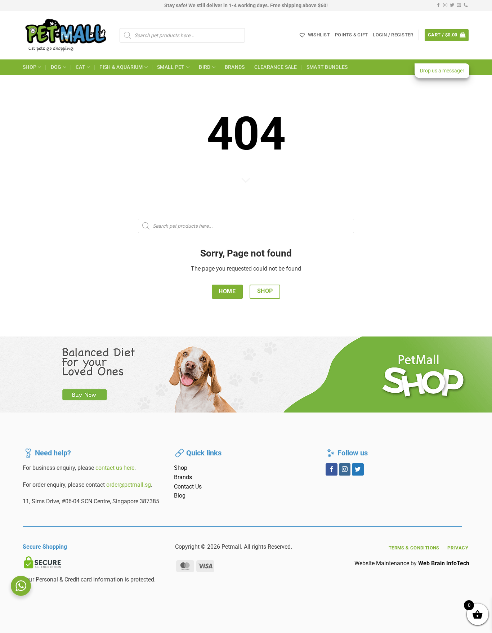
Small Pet (171, 67)
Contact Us (188, 486)
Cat (80, 67)
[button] (393, 35)
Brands (235, 67)
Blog (179, 495)
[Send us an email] (459, 5)
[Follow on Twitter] (452, 5)
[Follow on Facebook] (438, 5)
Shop (29, 67)
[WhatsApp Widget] (21, 586)
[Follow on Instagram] (445, 5)
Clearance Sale (275, 67)
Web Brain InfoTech (443, 563)
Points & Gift (351, 34)
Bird (204, 67)
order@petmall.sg (128, 484)
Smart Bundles (327, 67)
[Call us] (466, 5)
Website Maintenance (381, 563)
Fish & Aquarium (121, 67)
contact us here (114, 467)
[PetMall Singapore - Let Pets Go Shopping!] (66, 35)
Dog (56, 67)
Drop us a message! (442, 70)
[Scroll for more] (246, 180)
